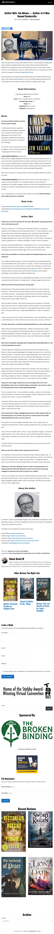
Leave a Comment (35, 19)
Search (3, 705)
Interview (17, 551)
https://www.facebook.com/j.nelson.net (20, 538)
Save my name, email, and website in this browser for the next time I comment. (26, 671)
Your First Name (8, 787)
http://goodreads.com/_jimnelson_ (19, 543)
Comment (4, 632)
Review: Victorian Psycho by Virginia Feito (10, 606)
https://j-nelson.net (17, 533)
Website (3, 663)
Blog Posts (11, 551)
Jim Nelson (38, 553)
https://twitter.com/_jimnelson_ (16, 536)
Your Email (6, 793)
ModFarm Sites (33, 931)
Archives (3, 918)
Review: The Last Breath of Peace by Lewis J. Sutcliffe (43, 607)
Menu (51, 2)
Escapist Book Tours (27, 72)
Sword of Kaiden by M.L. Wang (26, 602)
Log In (38, 931)
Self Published (24, 551)
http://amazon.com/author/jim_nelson (26, 540)
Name (3, 648)
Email (3, 656)
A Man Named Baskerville (16, 553)
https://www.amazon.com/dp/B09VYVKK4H (20, 206)
